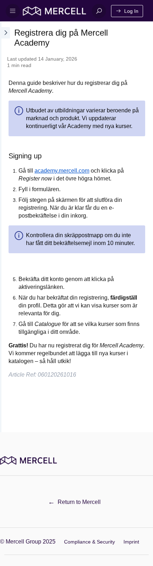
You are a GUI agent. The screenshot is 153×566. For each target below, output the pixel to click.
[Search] (99, 11)
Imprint (131, 542)
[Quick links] (54, 11)
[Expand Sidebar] (5, 226)
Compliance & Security (89, 542)
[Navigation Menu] (13, 11)
